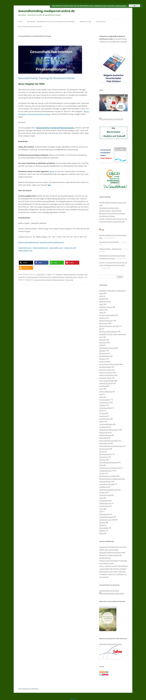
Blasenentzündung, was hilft (108, 326)
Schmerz (80, 277)
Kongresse (102, 416)
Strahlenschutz (104, 506)
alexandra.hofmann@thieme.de (51, 242)
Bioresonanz (103, 323)
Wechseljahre (103, 528)
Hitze (101, 394)
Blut (100, 329)
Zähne (101, 533)
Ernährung (102, 362)
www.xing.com (70, 248)
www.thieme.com (24, 248)
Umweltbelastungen (106, 517)
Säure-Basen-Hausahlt (106, 484)
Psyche (101, 473)
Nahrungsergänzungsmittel (108, 441)
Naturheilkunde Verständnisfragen (111, 446)
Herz (100, 389)
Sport (101, 498)
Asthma (101, 310)
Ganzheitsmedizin (105, 367)
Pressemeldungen (32, 277)
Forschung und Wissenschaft (109, 364)
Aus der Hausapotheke (107, 315)
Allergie (101, 299)
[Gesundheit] (103, 672)
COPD (101, 345)
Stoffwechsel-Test (105, 503)
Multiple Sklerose (105, 435)
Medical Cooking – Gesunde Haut (110, 211)
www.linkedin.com (25, 250)
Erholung (102, 359)
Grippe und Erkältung (106, 375)
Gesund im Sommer (106, 372)
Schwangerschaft (105, 495)
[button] (26, 263)
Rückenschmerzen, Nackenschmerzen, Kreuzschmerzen (58, 277)
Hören (101, 397)
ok (134, 6)
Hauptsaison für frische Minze (109, 547)
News (101, 451)
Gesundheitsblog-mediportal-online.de (46, 11)
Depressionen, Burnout (107, 348)
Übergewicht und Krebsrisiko (109, 208)
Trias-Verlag (69, 280)
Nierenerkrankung (105, 454)
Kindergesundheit (105, 408)
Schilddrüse (103, 487)
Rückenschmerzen (58, 280)
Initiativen (102, 405)
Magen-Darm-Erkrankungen (108, 430)
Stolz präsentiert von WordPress (28, 689)
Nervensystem (104, 449)
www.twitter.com (56, 248)
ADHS (101, 296)
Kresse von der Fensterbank (108, 561)
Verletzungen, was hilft (107, 520)
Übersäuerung (104, 514)
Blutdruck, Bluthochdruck (108, 332)
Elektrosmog (103, 353)
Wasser (101, 525)
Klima (101, 411)
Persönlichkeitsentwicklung (108, 462)
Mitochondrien (104, 432)
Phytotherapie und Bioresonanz (110, 468)
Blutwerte (102, 340)
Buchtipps (80, 274)
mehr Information (121, 6)
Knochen (102, 413)
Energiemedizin (104, 356)
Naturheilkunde (104, 443)
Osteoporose (103, 457)
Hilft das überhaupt (105, 392)
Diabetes (102, 351)
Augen (101, 312)
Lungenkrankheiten (106, 424)
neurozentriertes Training (42, 280)
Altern (101, 304)
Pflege (101, 465)
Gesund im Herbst (105, 370)
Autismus (102, 318)
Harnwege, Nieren (105, 378)
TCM (100, 511)
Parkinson (102, 460)
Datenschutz (101, 22)
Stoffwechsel (103, 501)
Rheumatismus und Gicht (107, 476)
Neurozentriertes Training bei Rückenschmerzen (46, 78)
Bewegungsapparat (70, 274)
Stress (52, 171)
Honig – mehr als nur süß (107, 566)
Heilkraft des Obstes (106, 383)
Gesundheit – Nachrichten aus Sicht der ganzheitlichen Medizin (51, 22)
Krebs (101, 421)
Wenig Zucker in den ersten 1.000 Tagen (112, 571)
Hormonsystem (104, 400)
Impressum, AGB (85, 22)
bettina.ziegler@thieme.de (28, 242)
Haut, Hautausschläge (106, 381)
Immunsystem (104, 402)
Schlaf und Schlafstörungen (108, 490)
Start (20, 22)
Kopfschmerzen (104, 419)
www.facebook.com (40, 248)
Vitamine (102, 522)
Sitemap (73, 699)
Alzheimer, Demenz (105, 307)
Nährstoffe (103, 438)
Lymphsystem (104, 427)
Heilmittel (102, 386)
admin (49, 274)
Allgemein (59, 274)
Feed (102, 230)
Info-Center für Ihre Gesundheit (30, 27)
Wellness (102, 531)
